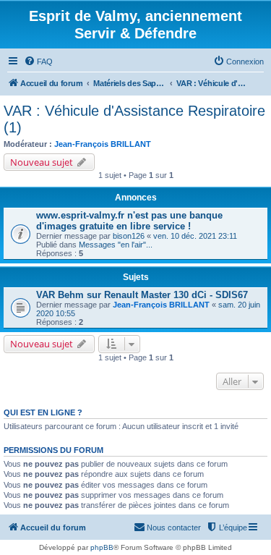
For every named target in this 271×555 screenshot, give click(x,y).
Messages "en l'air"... (115, 244)
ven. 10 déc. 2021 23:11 (195, 236)
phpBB (101, 547)
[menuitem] (38, 61)
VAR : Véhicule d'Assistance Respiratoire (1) (134, 119)
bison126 (129, 236)
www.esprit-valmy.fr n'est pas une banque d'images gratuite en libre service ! (129, 221)
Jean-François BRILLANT (102, 144)
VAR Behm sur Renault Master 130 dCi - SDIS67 (142, 294)
